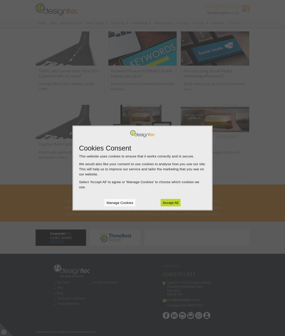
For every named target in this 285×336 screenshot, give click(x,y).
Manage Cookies (120, 202)
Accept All (170, 202)
